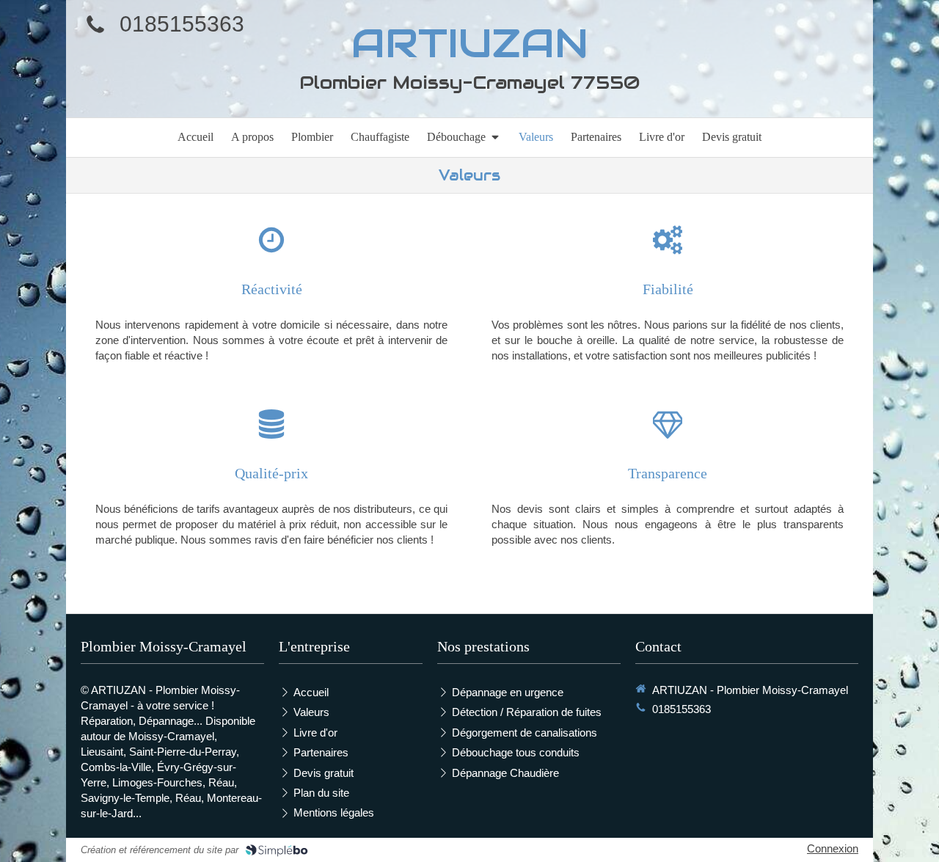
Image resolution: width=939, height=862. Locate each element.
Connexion (832, 848)
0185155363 (182, 24)
